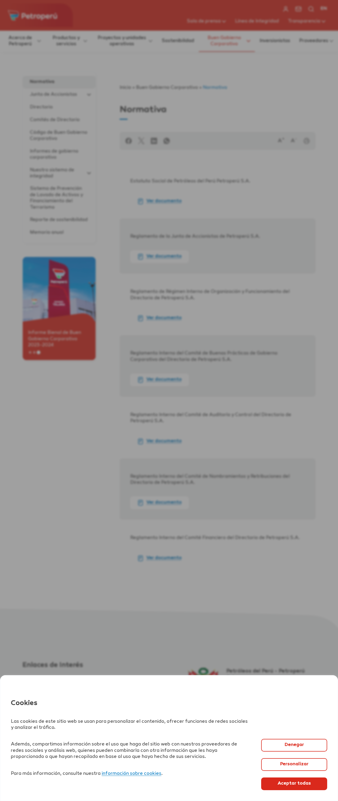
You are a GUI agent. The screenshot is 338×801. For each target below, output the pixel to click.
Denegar (294, 745)
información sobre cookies (131, 774)
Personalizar (294, 764)
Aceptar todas (294, 783)
